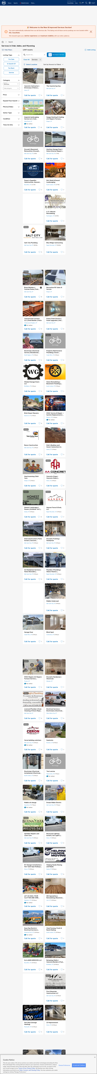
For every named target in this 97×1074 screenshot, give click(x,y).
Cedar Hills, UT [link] (50, 355)
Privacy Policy (31, 1068)
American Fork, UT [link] (29, 932)
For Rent (11, 68)
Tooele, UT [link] (27, 681)
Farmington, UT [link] (50, 216)
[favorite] (39, 95)
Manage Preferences (64, 1065)
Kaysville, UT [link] (27, 805)
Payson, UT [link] (49, 417)
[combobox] (11, 83)
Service (11, 73)
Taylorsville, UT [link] (50, 774)
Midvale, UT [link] (49, 681)
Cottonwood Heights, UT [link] (30, 323)
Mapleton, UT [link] (27, 900)
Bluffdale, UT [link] (27, 386)
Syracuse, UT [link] (27, 415)
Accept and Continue (79, 1065)
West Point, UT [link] (28, 121)
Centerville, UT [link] (50, 634)
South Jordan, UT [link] (50, 184)
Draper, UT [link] (49, 121)
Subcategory (8, 88)
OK (95, 1057)
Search (11, 42)
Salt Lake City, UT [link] (50, 88)
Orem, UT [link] (26, 90)
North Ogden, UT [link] (28, 355)
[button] (18, 84)
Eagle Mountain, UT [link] (51, 245)
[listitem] (33, 83)
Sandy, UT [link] (49, 449)
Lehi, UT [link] (48, 900)
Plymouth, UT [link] (27, 1027)
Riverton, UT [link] (49, 742)
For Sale (11, 59)
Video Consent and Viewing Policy (29, 1070)
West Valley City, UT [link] (51, 713)
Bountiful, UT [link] (27, 184)
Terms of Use (22, 1068)
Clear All (26, 60)
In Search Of (11, 64)
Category (5, 83)
